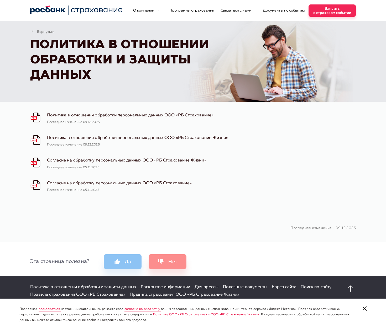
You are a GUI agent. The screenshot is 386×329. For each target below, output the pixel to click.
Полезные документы (245, 287)
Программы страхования (191, 10)
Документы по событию (284, 10)
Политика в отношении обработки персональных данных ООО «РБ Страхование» (130, 115)
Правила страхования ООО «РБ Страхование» (77, 295)
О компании (144, 10)
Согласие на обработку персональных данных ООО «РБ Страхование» (119, 183)
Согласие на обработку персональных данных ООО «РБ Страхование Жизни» (126, 160)
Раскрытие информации (165, 287)
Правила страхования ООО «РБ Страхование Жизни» (184, 295)
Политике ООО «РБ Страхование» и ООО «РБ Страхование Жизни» (206, 314)
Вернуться (45, 32)
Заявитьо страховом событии (332, 11)
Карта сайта (284, 287)
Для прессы (207, 287)
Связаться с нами (236, 10)
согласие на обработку (142, 309)
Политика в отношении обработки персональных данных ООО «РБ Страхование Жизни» (137, 138)
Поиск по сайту (316, 287)
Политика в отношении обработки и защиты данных (83, 287)
